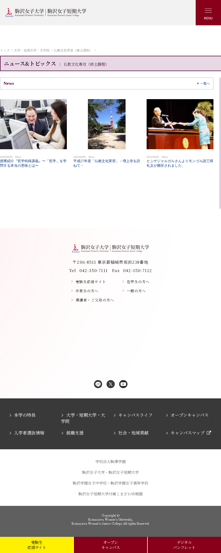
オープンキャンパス (190, 415)
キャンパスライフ (135, 415)
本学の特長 (25, 415)
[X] (110, 384)
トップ (5, 50)
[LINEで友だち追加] (98, 384)
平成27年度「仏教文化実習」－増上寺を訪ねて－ (106, 161)
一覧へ (205, 83)
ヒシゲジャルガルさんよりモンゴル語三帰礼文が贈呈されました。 (180, 161)
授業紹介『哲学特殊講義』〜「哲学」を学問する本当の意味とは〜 (33, 161)
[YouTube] (123, 384)
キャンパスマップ (188, 433)
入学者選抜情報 (29, 433)
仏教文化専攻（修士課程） (73, 50)
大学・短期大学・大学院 (32, 50)
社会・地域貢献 (133, 433)
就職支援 (74, 433)
